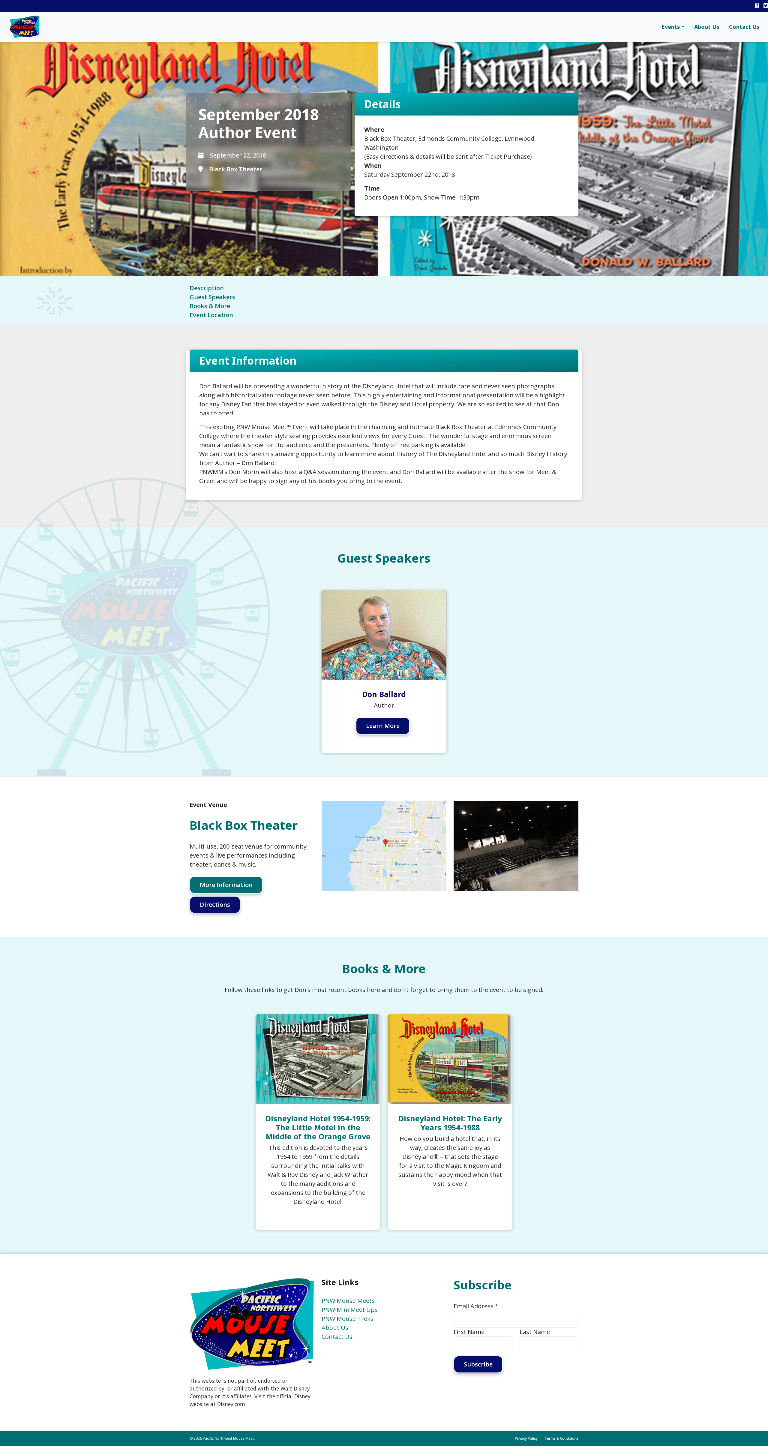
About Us (706, 26)
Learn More (383, 726)
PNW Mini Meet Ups (350, 1310)
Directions (215, 904)
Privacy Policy (526, 1438)
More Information (226, 885)
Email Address (476, 1306)
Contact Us (744, 26)
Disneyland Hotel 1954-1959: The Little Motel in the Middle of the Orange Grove (318, 1127)
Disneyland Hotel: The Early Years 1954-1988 (450, 1122)
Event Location (211, 315)
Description (207, 288)
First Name (469, 1332)
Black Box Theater (235, 169)
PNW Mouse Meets (348, 1301)
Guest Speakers (212, 297)
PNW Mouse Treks (348, 1319)
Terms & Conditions (561, 1438)
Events (671, 26)
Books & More (210, 306)
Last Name (535, 1332)
